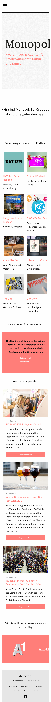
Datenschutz (26, 686)
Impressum (12, 686)
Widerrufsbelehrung (29, 691)
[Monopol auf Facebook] (25, 696)
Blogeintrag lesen (25, 454)
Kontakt (39, 686)
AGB (15, 691)
